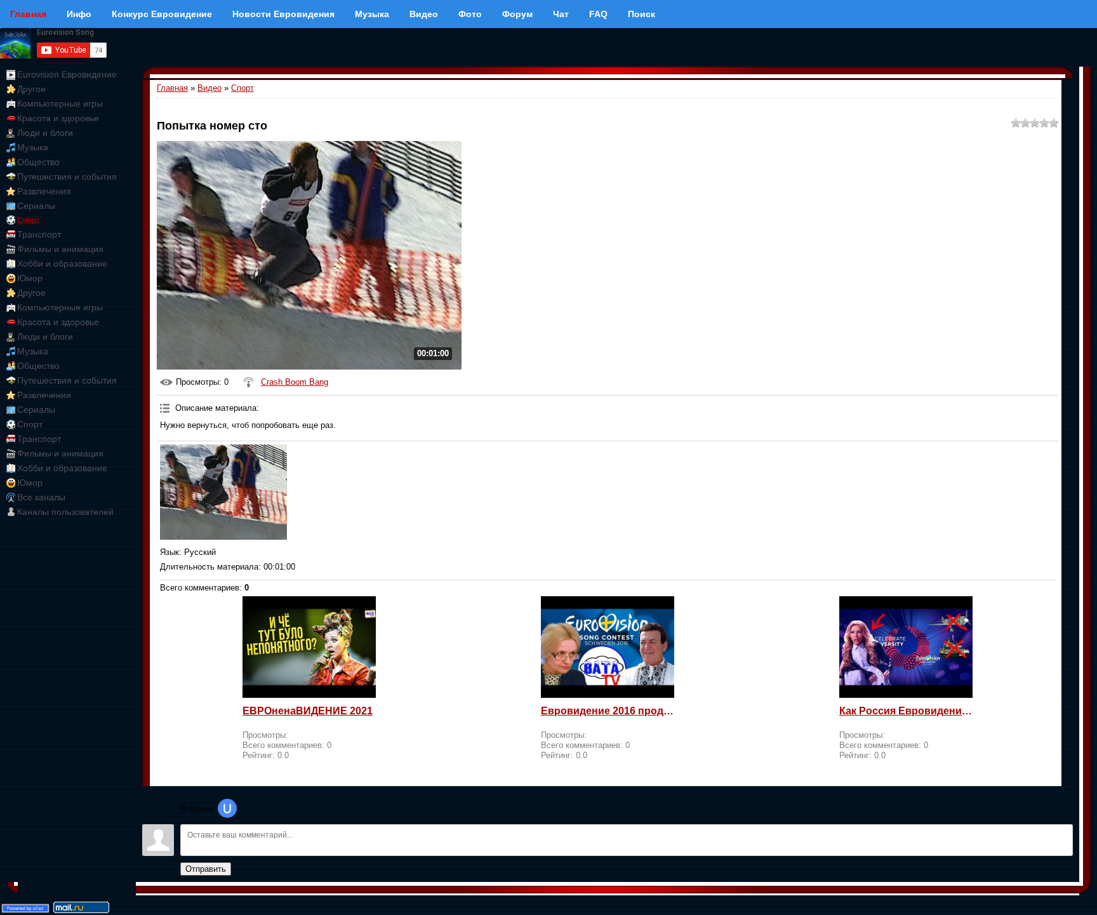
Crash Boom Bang (294, 382)
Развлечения (44, 191)
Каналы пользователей (65, 512)
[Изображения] (223, 492)
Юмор (30, 278)
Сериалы (36, 206)
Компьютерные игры (60, 103)
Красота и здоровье (58, 118)
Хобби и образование (62, 263)
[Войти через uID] (227, 808)
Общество (38, 162)
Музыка (32, 147)
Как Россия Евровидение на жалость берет (906, 710)
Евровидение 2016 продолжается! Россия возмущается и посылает (607, 710)
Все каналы (41, 497)
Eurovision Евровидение (67, 74)
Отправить (205, 869)
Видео (209, 88)
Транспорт (39, 234)
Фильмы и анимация (60, 249)
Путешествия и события (67, 176)
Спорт (28, 220)
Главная (172, 88)
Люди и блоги (45, 133)
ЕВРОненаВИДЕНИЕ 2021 (308, 710)
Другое (31, 89)
